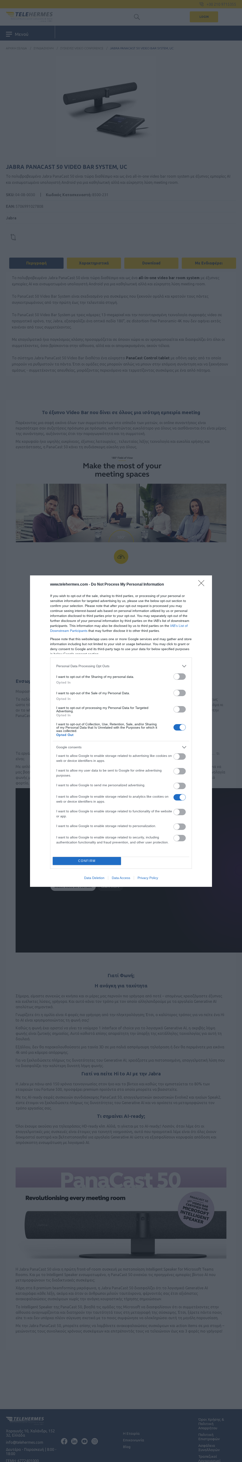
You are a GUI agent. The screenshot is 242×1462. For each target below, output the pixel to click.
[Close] (202, 584)
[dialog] (121, 731)
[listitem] (121, 666)
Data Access (121, 878)
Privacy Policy (148, 878)
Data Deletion (94, 878)
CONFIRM (87, 861)
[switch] (179, 676)
